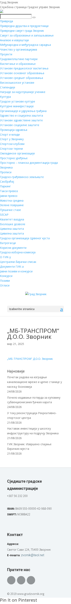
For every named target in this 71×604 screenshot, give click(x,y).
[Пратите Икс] (21, 580)
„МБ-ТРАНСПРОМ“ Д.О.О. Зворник (30, 359)
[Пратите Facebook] (11, 580)
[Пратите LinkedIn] (31, 580)
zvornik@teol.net (32, 555)
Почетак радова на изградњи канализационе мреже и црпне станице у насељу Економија (34, 382)
